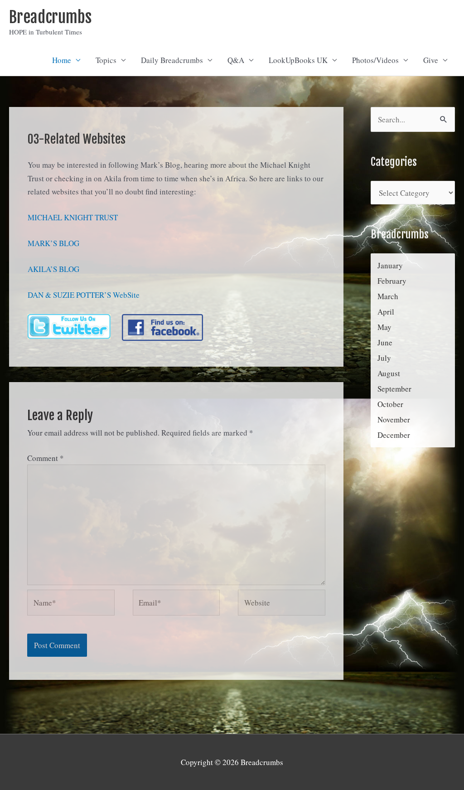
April (385, 311)
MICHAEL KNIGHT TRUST (73, 217)
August (388, 373)
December (393, 435)
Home (61, 60)
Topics (106, 60)
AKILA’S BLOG (53, 269)
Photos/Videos (375, 60)
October (390, 404)
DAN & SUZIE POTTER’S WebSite (84, 295)
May (384, 327)
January (390, 265)
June (384, 342)
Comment (45, 458)
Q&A (235, 60)
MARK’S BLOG (53, 243)
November (393, 419)
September (394, 388)
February (391, 281)
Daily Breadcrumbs (172, 60)
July (384, 358)
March (387, 296)
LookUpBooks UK (298, 60)
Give (430, 60)
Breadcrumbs (50, 17)
